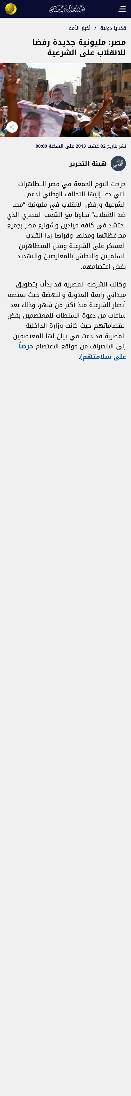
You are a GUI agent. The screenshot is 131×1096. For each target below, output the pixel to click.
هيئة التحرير (88, 163)
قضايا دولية (113, 28)
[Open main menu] (122, 9)
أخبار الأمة (80, 28)
